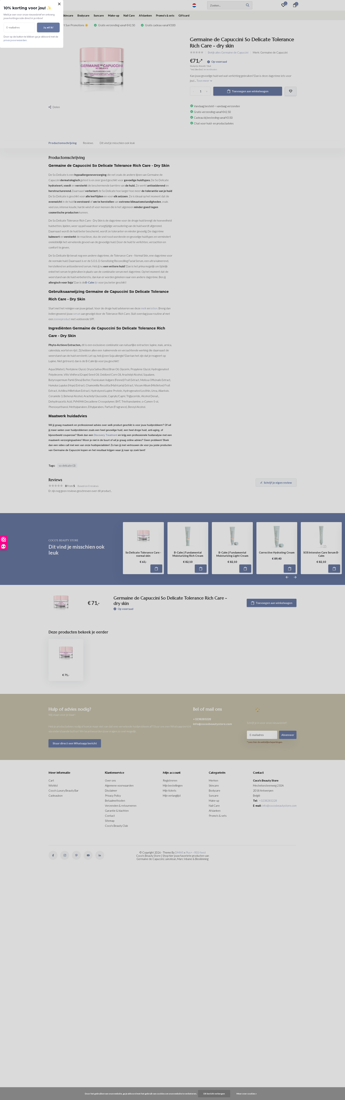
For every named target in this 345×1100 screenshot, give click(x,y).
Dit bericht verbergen (214, 1093)
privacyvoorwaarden (15, 40)
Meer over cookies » (246, 1093)
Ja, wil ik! (48, 27)
